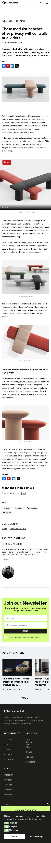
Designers (30, 757)
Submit (7, 749)
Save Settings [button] (36, 836)
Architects (30, 762)
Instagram (8, 775)
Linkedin (5, 559)
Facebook (9, 789)
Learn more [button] (37, 819)
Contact (8, 754)
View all (25, 698)
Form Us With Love (27, 381)
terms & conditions (33, 637)
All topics (7, 513)
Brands (29, 752)
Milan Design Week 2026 (29, 743)
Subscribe (8, 744)
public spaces (16, 310)
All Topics (8, 759)
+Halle (39, 242)
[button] (6, 823)
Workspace (32, 508)
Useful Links (10, 524)
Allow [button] (14, 836)
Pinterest (8, 794)
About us (8, 739)
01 (25, 211)
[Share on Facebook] (4, 66)
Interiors (18, 508)
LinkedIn (8, 780)
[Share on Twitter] (17, 66)
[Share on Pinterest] (8, 66)
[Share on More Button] (21, 66)
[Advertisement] (26, 11)
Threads (8, 784)
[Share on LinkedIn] (12, 66)
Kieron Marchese (13, 42)
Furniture (7, 21)
